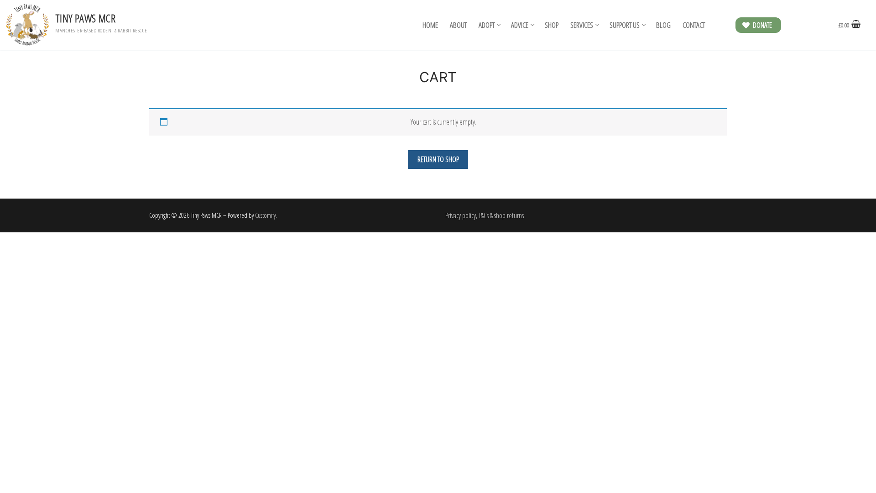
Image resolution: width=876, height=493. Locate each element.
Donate (761, 25)
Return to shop (438, 159)
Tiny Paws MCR (85, 18)
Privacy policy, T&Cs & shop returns (484, 215)
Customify (265, 215)
